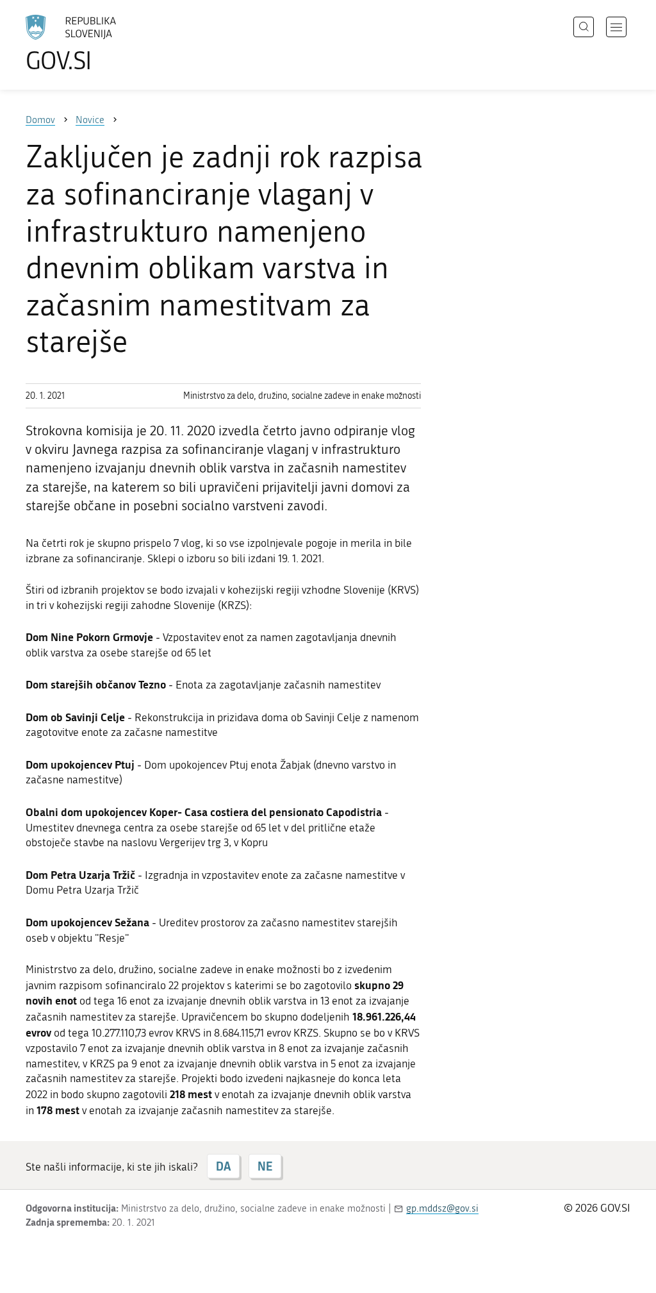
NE (265, 1166)
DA (223, 1166)
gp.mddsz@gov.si (442, 1208)
